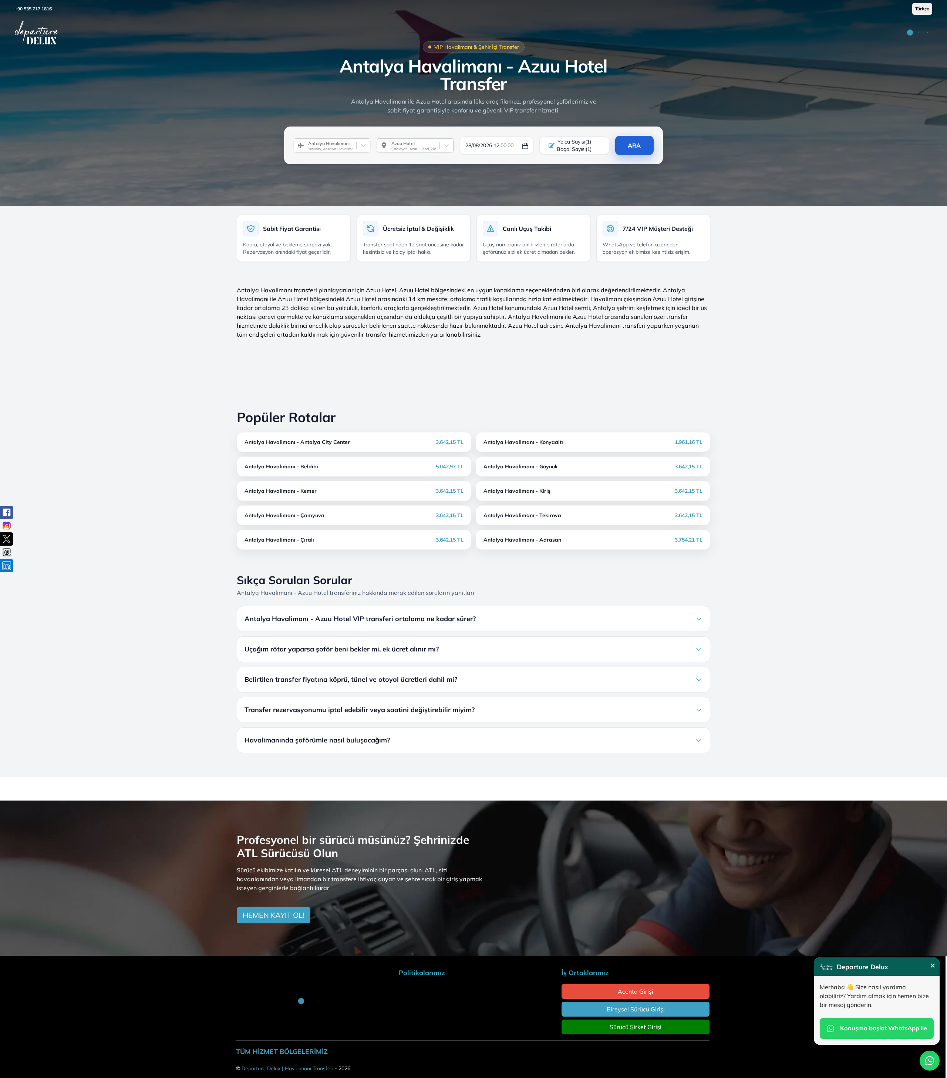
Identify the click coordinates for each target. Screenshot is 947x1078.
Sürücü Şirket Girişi (635, 1027)
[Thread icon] (6, 552)
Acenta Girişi (635, 991)
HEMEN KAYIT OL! (273, 915)
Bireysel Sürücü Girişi (636, 1009)
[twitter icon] (6, 539)
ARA (634, 145)
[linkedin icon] (6, 565)
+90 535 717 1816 (33, 8)
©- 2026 (293, 1068)
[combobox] (305, 145)
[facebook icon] (6, 512)
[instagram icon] (6, 526)
